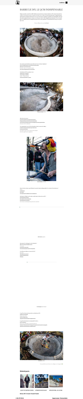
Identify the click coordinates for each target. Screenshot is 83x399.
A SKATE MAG (20, 398)
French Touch (35, 394)
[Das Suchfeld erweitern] (66, 3)
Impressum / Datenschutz (59, 398)
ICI (62, 364)
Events (28, 394)
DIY (25, 394)
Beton (21, 394)
